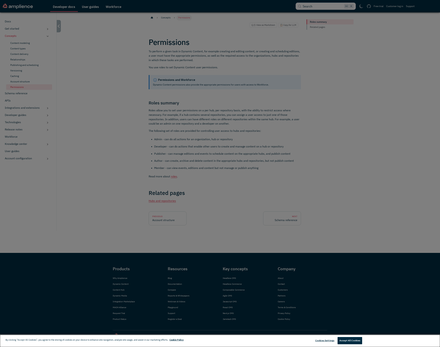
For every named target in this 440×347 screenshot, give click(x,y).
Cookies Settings (324, 340)
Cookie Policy (176, 339)
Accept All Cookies (349, 340)
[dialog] (220, 341)
